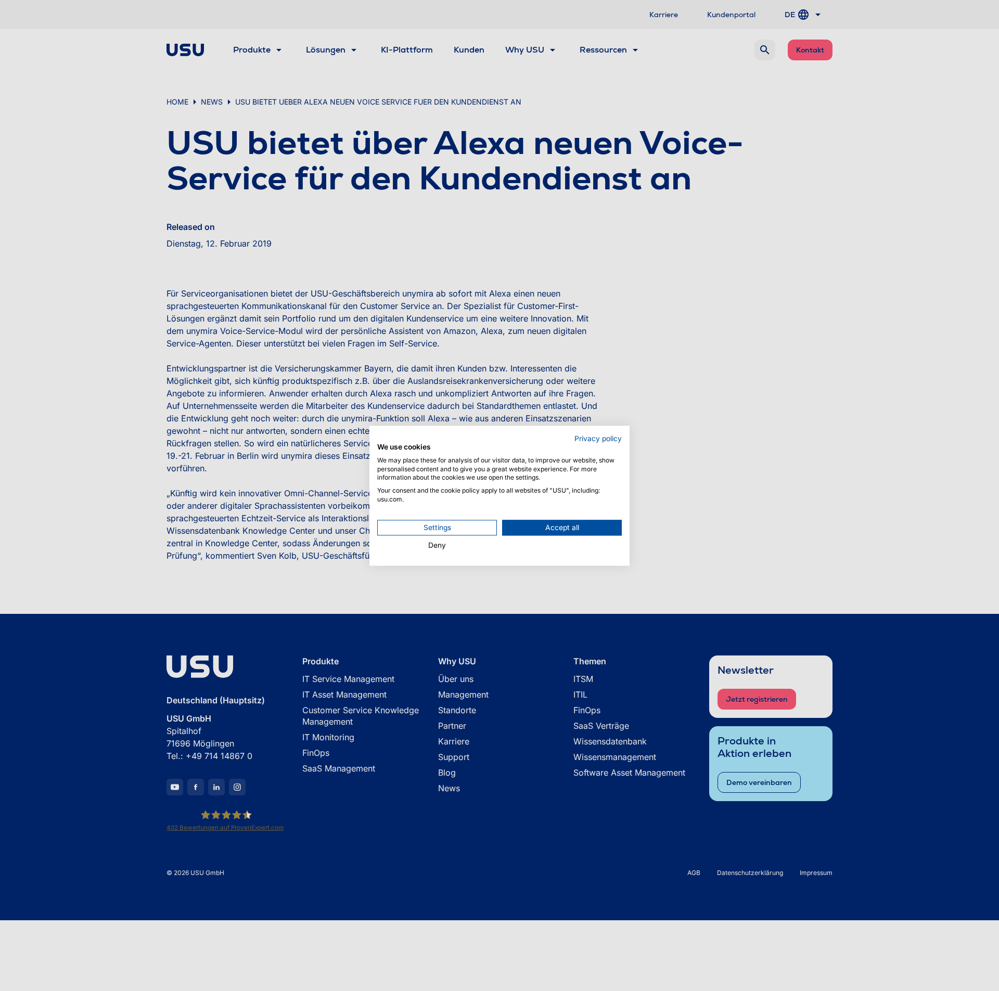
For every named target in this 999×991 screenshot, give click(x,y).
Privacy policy (598, 438)
